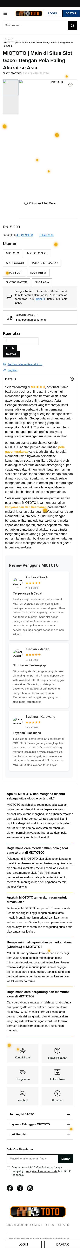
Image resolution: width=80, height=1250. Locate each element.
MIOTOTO (38, 387)
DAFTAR (11, 354)
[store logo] (29, 13)
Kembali (23, 1100)
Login (52, 13)
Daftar (71, 13)
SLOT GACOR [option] (15, 262)
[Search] (72, 25)
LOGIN (10, 348)
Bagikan (12, 370)
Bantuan (57, 1100)
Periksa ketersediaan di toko (25, 364)
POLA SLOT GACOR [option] (45, 262)
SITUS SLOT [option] (14, 272)
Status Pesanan (57, 1057)
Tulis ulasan (46, 235)
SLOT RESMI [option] (38, 272)
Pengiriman (23, 1079)
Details (11, 379)
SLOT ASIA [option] (42, 282)
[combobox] (40, 25)
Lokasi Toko (57, 1079)
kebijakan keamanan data (41, 1171)
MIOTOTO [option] (12, 253)
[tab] (40, 379)
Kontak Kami (22, 1057)
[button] (21, 137)
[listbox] (40, 267)
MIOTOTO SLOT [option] (37, 253)
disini (39, 298)
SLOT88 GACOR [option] (16, 282)
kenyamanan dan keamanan (26, 507)
